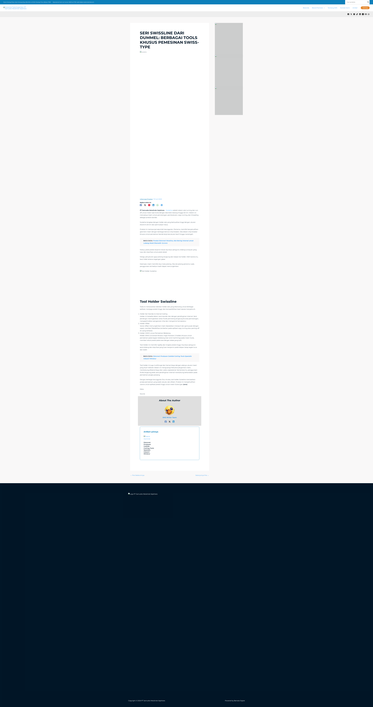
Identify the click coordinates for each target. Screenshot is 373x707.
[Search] (368, 2)
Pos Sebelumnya (137, 475)
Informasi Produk (146, 199)
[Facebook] (348, 14)
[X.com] (351, 14)
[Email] (366, 14)
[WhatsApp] (369, 14)
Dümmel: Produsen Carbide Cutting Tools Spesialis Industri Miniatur (149, 448)
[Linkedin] (360, 14)
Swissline (169, 210)
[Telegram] (162, 205)
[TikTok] (357, 14)
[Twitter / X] (170, 422)
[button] (324, 7)
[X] (145, 205)
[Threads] (363, 14)
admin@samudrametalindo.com (85, 2)
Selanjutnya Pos (202, 475)
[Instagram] (354, 14)
